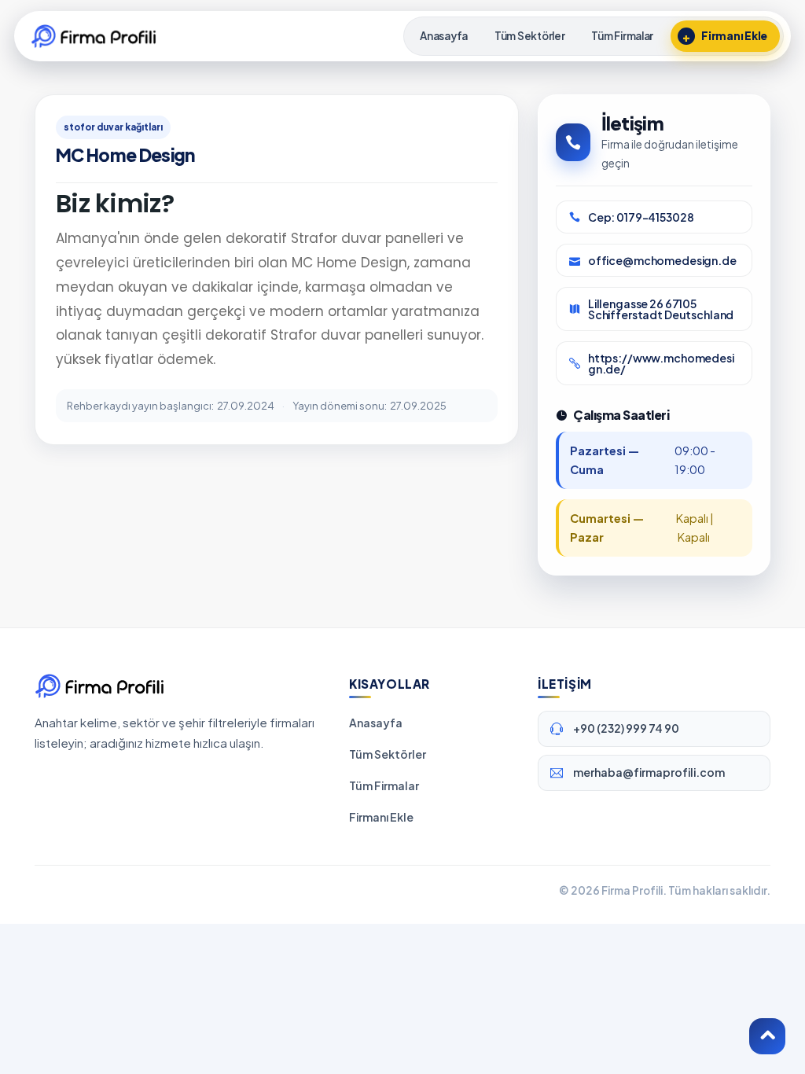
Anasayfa (375, 722)
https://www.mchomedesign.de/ (661, 363)
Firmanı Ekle (381, 817)
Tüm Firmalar (384, 785)
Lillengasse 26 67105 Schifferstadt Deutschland (661, 309)
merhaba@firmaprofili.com (649, 772)
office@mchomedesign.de (662, 260)
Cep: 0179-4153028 (641, 217)
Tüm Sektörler (387, 754)
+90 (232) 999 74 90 (626, 728)
